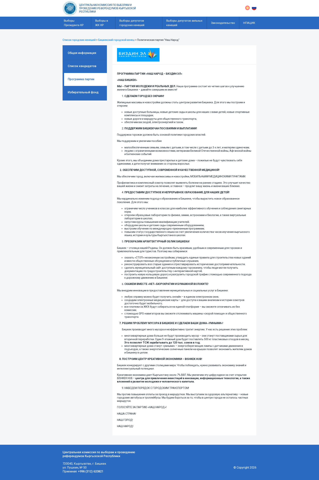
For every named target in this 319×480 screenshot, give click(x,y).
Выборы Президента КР (74, 23)
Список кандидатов (82, 66)
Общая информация (82, 53)
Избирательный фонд (83, 92)
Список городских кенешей (79, 39)
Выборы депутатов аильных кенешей (184, 23)
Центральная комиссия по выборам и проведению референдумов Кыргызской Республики (107, 8)
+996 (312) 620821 (90, 471)
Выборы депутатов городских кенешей (131, 23)
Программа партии (81, 79)
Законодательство (223, 23)
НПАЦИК (249, 23)
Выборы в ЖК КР (101, 23)
